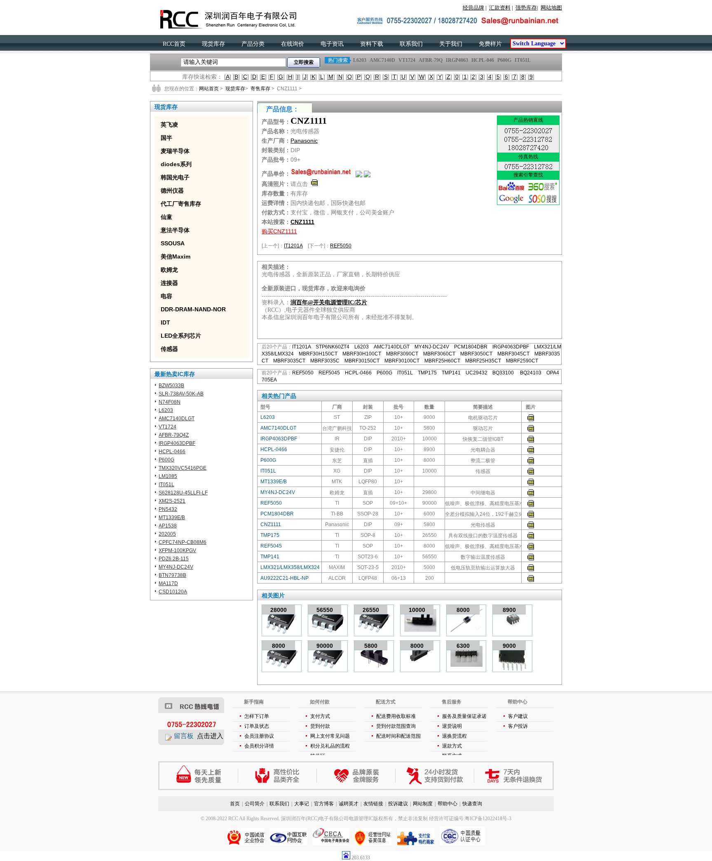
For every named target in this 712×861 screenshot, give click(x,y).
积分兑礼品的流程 (330, 746)
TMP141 (451, 373)
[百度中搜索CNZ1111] (511, 190)
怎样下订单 (256, 716)
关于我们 (450, 44)
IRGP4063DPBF (177, 443)
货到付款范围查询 (396, 726)
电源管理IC (361, 818)
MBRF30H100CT (361, 354)
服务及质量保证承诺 (464, 716)
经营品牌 (473, 8)
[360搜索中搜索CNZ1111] (542, 190)
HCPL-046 (482, 60)
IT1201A (293, 246)
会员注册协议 (259, 736)
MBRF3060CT (439, 354)
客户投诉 (518, 726)
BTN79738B (172, 575)
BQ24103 (530, 373)
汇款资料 (500, 8)
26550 (371, 610)
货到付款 (320, 726)
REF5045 (329, 373)
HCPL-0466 (172, 451)
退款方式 (452, 746)
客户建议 (518, 716)
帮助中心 (447, 804)
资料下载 (371, 44)
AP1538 (168, 526)
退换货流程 (454, 736)
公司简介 (255, 804)
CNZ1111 (302, 222)
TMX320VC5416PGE (182, 468)
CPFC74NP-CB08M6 (182, 542)
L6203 (359, 60)
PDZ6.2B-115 (174, 559)
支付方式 (320, 716)
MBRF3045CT (513, 354)
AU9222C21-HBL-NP (284, 578)
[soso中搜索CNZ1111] (542, 203)
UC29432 (476, 373)
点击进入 (210, 735)
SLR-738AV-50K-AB (181, 394)
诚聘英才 (348, 804)
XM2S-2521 (172, 501)
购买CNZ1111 (279, 231)
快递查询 (472, 804)
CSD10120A (173, 592)
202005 (167, 534)
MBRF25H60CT (442, 361)
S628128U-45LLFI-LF (183, 493)
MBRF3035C (325, 361)
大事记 (301, 804)
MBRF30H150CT (318, 354)
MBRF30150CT (361, 361)
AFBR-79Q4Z (174, 435)
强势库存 (526, 8)
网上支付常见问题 (330, 736)
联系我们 (411, 44)
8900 (509, 610)
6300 (463, 645)
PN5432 (168, 509)
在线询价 (292, 44)
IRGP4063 (457, 60)
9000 (509, 645)
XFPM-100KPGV (177, 550)
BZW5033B (171, 385)
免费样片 (490, 44)
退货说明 (452, 726)
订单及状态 (256, 726)
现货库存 (213, 44)
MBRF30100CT (401, 361)
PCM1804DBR (470, 347)
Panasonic (304, 140)
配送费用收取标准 (396, 716)
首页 (235, 804)
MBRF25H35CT (483, 361)
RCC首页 (174, 44)
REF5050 (340, 246)
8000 (463, 610)
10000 (417, 610)
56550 (324, 610)
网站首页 (209, 89)
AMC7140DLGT (176, 418)
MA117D (168, 583)
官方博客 (324, 804)
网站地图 (551, 8)
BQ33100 (503, 373)
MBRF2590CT (522, 361)
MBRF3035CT (289, 361)
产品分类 (253, 44)
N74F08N (169, 402)
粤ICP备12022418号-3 (488, 818)
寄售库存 (260, 89)
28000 (278, 610)
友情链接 (373, 804)
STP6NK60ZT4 (332, 347)
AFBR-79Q (431, 60)
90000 (324, 645)
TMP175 (427, 373)
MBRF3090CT (402, 354)
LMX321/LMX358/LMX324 (290, 567)
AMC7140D (382, 60)
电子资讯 (332, 44)
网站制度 (423, 804)
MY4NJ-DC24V (176, 567)
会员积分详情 (259, 746)
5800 (370, 645)
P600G (504, 60)
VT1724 (406, 60)
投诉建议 (398, 804)
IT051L (523, 60)
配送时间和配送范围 (398, 736)
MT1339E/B (172, 517)
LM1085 (168, 476)
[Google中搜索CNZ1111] (511, 203)
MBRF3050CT (476, 354)
